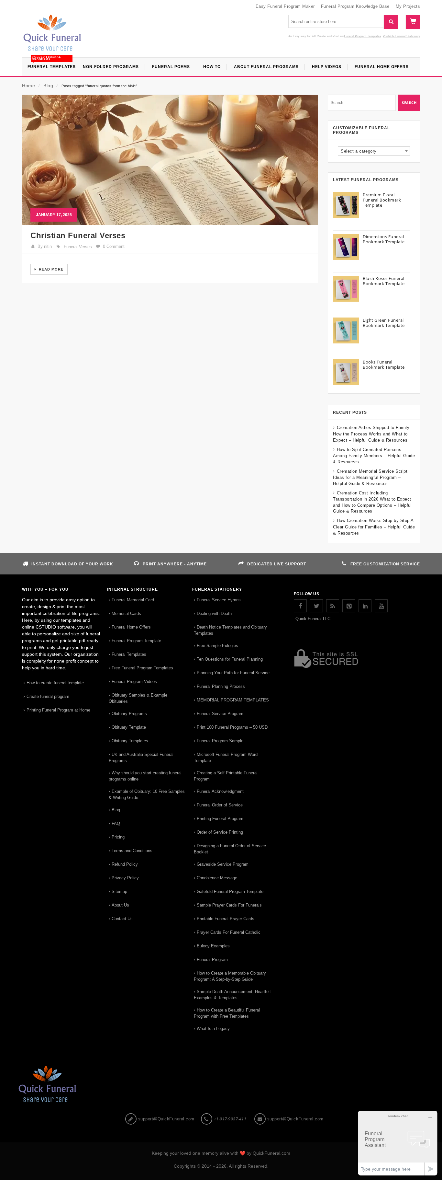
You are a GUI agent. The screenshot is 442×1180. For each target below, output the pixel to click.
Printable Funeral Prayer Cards (225, 918)
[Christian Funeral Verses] (170, 160)
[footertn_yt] (381, 605)
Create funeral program (48, 696)
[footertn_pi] (348, 605)
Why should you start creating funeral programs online (145, 775)
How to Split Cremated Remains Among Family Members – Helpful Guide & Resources (374, 455)
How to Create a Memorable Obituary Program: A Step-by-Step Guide (230, 976)
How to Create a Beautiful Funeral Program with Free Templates (227, 1013)
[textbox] (374, 151)
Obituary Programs (129, 713)
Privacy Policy (125, 877)
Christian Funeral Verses (77, 235)
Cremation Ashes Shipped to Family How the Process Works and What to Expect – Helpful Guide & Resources (371, 433)
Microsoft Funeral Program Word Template (226, 757)
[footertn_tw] (316, 605)
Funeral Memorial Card (133, 599)
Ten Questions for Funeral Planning (230, 659)
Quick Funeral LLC (312, 618)
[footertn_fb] (300, 605)
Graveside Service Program (223, 864)
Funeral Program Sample (220, 740)
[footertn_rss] (332, 605)
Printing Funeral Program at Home (58, 710)
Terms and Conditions (132, 850)
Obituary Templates (130, 740)
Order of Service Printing (220, 832)
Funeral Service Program (220, 713)
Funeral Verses (78, 246)
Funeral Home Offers (131, 627)
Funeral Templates (129, 654)
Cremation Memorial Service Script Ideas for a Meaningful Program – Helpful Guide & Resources (370, 477)
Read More (50, 269)
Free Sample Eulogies (217, 645)
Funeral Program (212, 959)
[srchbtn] (390, 22)
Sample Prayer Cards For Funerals (229, 905)
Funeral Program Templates (362, 36)
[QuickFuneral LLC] (52, 36)
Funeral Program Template (136, 640)
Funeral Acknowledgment (220, 791)
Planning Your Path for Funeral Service (233, 672)
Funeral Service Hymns (219, 599)
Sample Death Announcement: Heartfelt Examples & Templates (232, 994)
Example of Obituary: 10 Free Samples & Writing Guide (147, 794)
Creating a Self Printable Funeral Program (226, 775)
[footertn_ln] (365, 605)
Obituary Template (129, 727)
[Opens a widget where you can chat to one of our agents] (398, 1143)
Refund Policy (125, 864)
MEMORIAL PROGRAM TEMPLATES (233, 700)
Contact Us (122, 918)
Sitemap (119, 891)
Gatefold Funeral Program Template (230, 891)
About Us (120, 905)
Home (28, 85)
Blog (48, 85)
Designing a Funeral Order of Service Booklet (230, 848)
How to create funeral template (55, 682)
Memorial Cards (126, 613)
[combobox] (374, 151)
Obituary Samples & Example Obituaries (138, 698)
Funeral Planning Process (221, 686)
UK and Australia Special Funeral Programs (141, 757)
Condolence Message (217, 877)
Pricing (118, 837)
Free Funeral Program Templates (142, 667)
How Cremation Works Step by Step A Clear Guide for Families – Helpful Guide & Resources (374, 526)
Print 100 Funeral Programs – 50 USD (232, 727)
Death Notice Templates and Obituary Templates (230, 630)
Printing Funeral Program (220, 818)
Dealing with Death (214, 613)
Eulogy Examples (213, 945)
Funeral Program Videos (134, 681)
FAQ (116, 823)
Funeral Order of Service (220, 805)
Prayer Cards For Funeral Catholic (228, 932)
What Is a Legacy (213, 1028)
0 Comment (114, 246)
